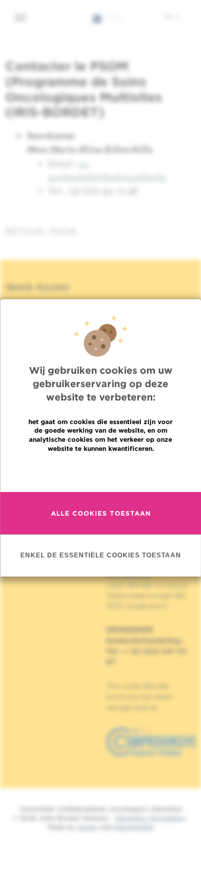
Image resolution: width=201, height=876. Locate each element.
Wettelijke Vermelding (149, 818)
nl (169, 16)
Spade (87, 827)
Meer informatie (100, 471)
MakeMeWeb (134, 827)
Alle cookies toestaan (101, 513)
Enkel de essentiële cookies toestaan (100, 555)
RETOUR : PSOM (41, 231)
